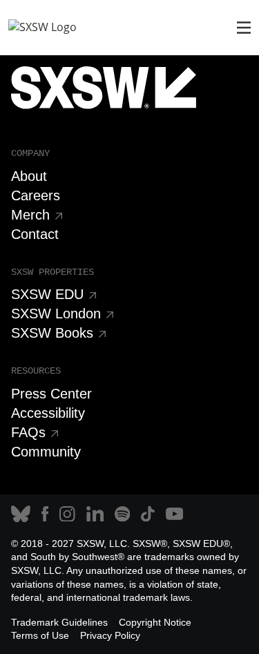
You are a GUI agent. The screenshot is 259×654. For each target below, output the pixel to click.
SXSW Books (52, 332)
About (29, 176)
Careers (35, 195)
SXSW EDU (47, 294)
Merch (30, 214)
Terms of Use (40, 635)
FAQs (28, 432)
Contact (35, 234)
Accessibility (48, 413)
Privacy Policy (110, 635)
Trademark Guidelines (59, 622)
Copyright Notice (155, 622)
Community (46, 451)
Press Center (51, 393)
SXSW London (56, 313)
